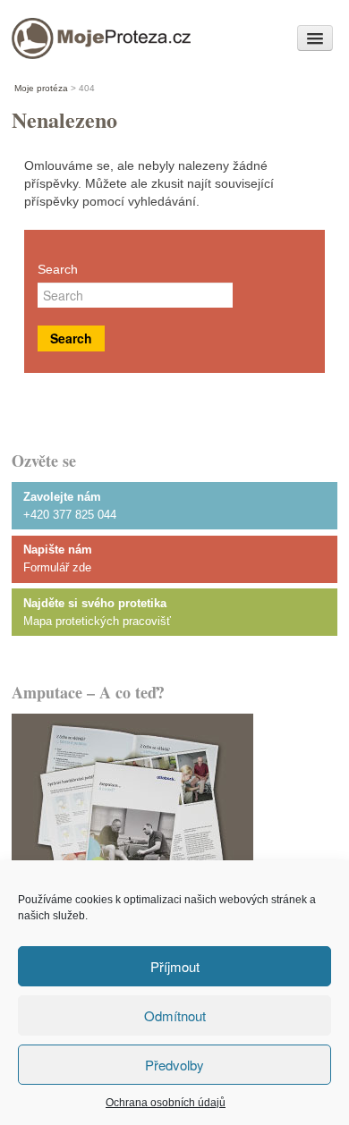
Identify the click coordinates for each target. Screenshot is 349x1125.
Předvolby (174, 1064)
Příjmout (175, 966)
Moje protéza (73, 33)
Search (58, 269)
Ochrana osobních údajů (166, 1102)
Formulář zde (57, 567)
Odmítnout (175, 1015)
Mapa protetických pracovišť (97, 621)
